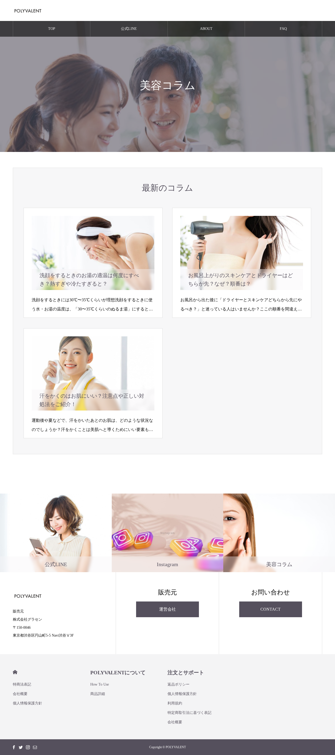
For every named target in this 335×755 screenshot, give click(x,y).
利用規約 (175, 703)
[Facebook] (13, 747)
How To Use (99, 684)
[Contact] (34, 747)
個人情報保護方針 (27, 703)
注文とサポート (186, 672)
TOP (51, 29)
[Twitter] (20, 747)
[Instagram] (27, 747)
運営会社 (167, 609)
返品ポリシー (178, 684)
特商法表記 (22, 684)
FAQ (283, 29)
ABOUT (206, 29)
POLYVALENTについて (118, 672)
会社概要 (20, 694)
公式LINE (129, 29)
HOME (15, 672)
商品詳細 (97, 694)
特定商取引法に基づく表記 (189, 713)
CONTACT (270, 609)
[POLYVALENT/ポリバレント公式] (28, 10)
